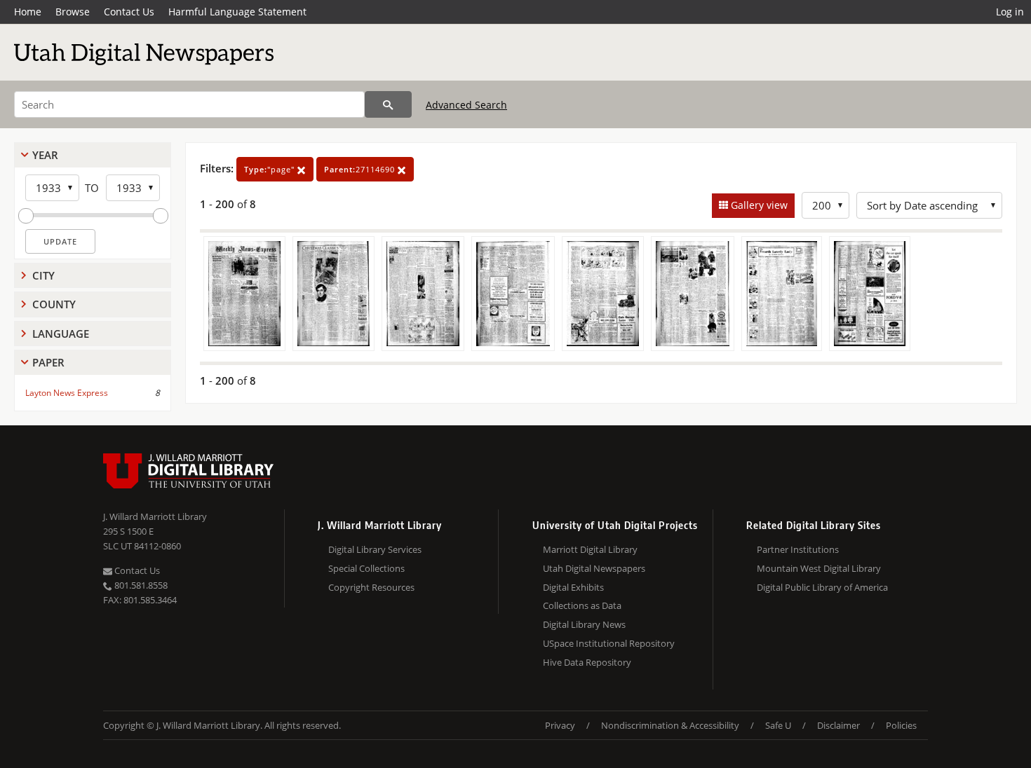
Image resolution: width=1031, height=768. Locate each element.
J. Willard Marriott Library (155, 516)
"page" (270, 169)
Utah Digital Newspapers (594, 568)
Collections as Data (582, 605)
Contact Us (129, 11)
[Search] (388, 104)
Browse (72, 11)
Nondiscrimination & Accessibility (670, 725)
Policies (901, 725)
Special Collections (366, 568)
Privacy (560, 725)
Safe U (778, 725)
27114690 (361, 169)
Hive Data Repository (587, 662)
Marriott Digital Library (590, 549)
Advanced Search (466, 104)
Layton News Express (66, 393)
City (43, 275)
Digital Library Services (375, 549)
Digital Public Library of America (822, 587)
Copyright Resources (371, 587)
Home (27, 11)
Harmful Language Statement (237, 11)
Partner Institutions (798, 549)
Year (45, 155)
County (54, 304)
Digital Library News (584, 624)
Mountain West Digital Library (819, 568)
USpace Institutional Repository (609, 643)
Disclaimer (838, 725)
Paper (48, 362)
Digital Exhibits (573, 587)
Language (60, 334)
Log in (1010, 11)
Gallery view (758, 205)
